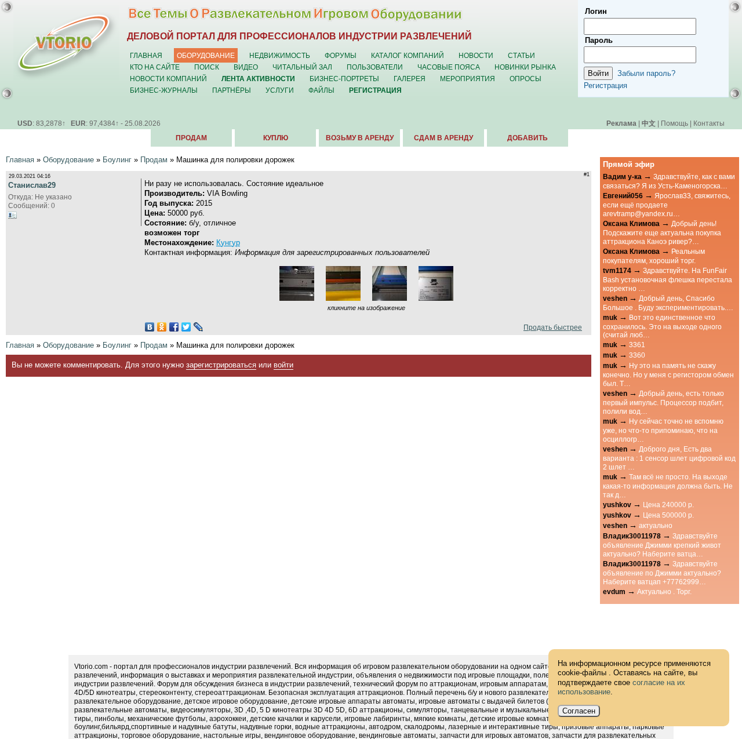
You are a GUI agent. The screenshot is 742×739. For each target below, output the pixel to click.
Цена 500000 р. (668, 515)
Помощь (674, 123)
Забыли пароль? (646, 73)
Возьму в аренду (360, 138)
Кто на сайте (155, 67)
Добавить (527, 138)
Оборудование (206, 55)
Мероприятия (467, 78)
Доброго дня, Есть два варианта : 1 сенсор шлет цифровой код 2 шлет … (669, 458)
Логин (596, 11)
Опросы (525, 78)
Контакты (709, 123)
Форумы (341, 55)
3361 (637, 344)
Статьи (521, 55)
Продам (191, 138)
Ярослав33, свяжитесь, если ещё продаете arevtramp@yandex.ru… (666, 204)
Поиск (206, 67)
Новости (476, 55)
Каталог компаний (407, 55)
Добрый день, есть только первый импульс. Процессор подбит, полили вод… (663, 402)
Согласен (578, 711)
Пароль (599, 40)
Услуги (279, 90)
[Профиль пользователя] (12, 215)
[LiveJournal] (198, 326)
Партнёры (231, 90)
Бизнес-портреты (344, 78)
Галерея (409, 78)
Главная (146, 55)
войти (283, 365)
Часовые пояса (448, 67)
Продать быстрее (551, 327)
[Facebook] (174, 326)
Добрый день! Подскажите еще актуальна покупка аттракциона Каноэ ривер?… (662, 232)
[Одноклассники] (162, 326)
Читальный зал (302, 67)
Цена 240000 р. (668, 504)
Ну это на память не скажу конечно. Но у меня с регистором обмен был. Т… (668, 374)
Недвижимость (279, 55)
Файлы (321, 90)
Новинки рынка (525, 67)
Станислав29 (32, 185)
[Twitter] (186, 326)
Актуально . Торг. (664, 591)
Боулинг (117, 159)
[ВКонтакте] (150, 326)
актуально (655, 525)
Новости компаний (168, 78)
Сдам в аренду (443, 138)
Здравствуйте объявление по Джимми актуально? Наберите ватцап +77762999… (662, 572)
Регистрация (605, 85)
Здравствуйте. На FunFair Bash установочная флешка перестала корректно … (667, 279)
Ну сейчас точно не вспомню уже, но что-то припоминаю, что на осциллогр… (663, 430)
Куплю (275, 138)
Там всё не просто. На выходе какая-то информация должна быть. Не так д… (668, 485)
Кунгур (228, 242)
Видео (246, 67)
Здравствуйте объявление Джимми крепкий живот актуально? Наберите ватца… (662, 545)
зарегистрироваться (221, 365)
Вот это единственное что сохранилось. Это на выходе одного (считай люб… (662, 326)
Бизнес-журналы (164, 90)
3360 (637, 355)
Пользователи (375, 67)
